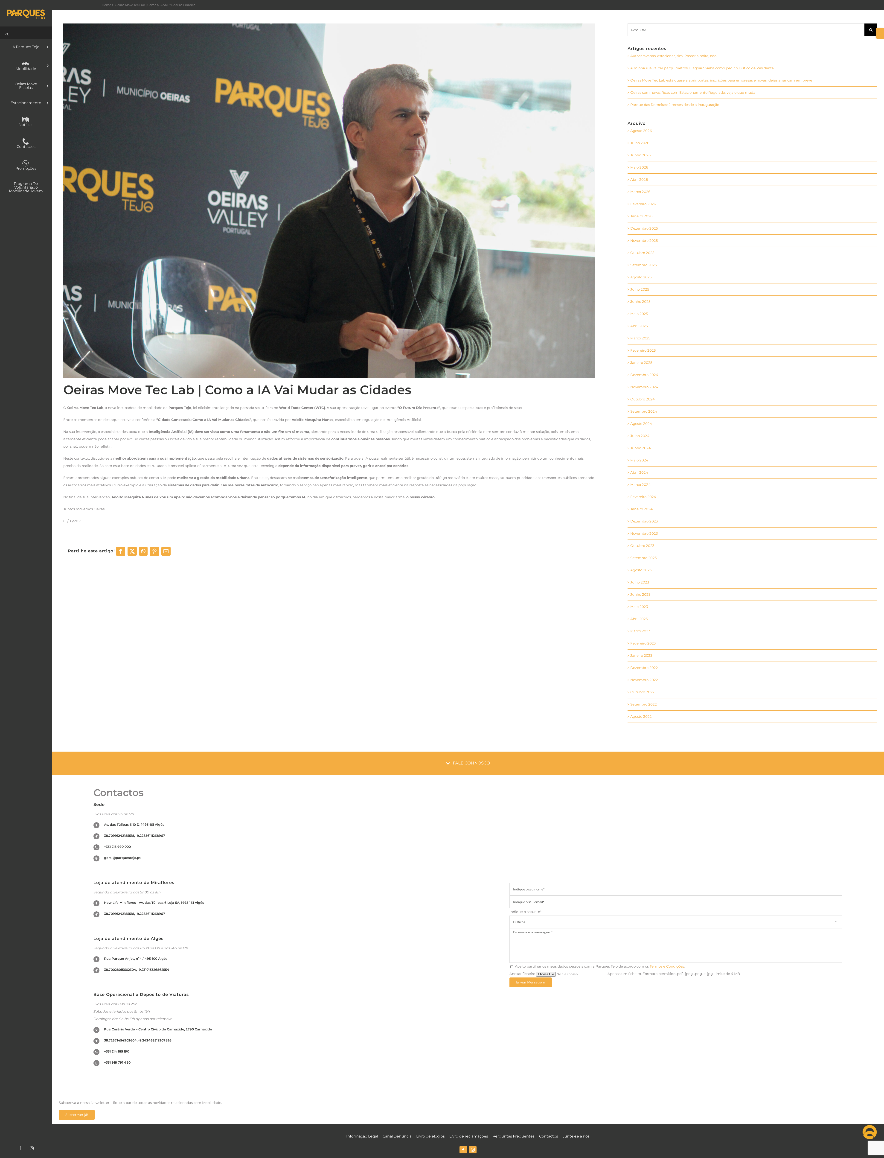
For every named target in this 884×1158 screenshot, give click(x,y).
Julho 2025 (639, 289)
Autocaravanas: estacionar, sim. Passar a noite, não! (673, 56)
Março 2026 (640, 192)
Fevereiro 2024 (643, 497)
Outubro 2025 (642, 253)
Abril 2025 (639, 326)
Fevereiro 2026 (643, 204)
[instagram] (473, 1149)
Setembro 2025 (643, 265)
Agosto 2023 (640, 570)
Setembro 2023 (643, 558)
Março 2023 (640, 631)
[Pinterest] (154, 551)
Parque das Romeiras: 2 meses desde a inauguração (674, 104)
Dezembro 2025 (644, 228)
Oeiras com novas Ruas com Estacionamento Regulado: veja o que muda (692, 92)
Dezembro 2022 (644, 667)
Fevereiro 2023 (643, 643)
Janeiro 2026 (641, 216)
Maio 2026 (639, 167)
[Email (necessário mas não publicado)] (166, 551)
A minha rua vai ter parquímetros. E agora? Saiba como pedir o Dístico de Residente (702, 68)
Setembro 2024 (643, 411)
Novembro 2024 (644, 387)
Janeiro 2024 (641, 509)
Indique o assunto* (673, 916)
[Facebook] (120, 551)
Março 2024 (640, 484)
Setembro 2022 (643, 704)
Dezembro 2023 (644, 521)
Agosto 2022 (641, 716)
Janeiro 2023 (641, 655)
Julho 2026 (639, 143)
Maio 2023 (639, 606)
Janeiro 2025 (641, 362)
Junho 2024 (640, 448)
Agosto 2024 (641, 423)
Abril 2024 (639, 472)
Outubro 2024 (642, 399)
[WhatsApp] (143, 551)
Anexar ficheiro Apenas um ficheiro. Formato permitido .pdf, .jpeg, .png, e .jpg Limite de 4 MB (624, 973)
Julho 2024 (639, 436)
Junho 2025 (640, 301)
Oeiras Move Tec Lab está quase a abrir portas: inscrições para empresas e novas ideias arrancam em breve (721, 80)
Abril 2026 (639, 179)
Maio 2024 (639, 460)
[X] (132, 551)
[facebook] (463, 1149)
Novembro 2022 (644, 680)
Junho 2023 (640, 594)
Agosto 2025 (640, 277)
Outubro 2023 (642, 545)
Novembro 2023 (644, 533)
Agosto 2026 (641, 130)
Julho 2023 (639, 582)
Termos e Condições (667, 966)
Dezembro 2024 (644, 375)
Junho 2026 (640, 155)
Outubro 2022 (642, 692)
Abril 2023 (639, 619)
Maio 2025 (639, 314)
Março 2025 (640, 338)
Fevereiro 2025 (643, 350)
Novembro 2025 (644, 240)
